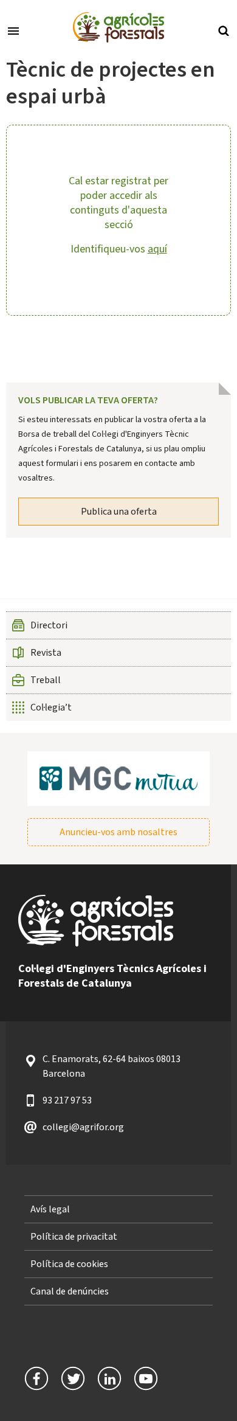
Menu (13, 30)
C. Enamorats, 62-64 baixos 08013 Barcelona (111, 1066)
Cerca (223, 30)
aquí (157, 249)
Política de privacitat (73, 1236)
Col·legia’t (51, 707)
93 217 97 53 (67, 1100)
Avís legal (50, 1209)
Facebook (36, 1378)
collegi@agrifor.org (83, 1127)
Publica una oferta (119, 511)
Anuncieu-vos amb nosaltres (118, 832)
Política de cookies (69, 1264)
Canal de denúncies (69, 1291)
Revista (45, 652)
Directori (48, 625)
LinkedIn (109, 1378)
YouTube (146, 1378)
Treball (45, 680)
